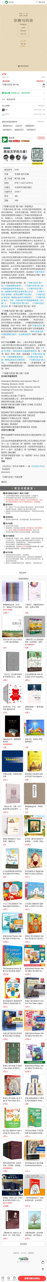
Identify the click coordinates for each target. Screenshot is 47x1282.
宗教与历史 (39, 272)
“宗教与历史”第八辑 (19, 303)
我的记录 (41, 2)
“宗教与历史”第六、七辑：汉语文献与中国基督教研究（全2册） (23, 300)
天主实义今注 (38, 466)
